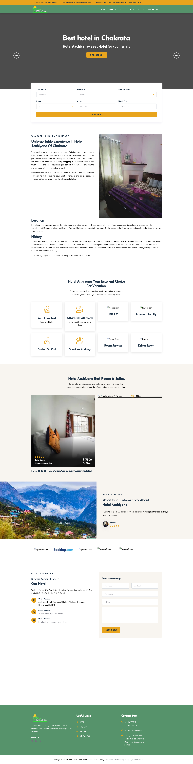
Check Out (122, 101)
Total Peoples (124, 89)
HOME (103, 9)
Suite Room (40, 460)
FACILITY (123, 9)
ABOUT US (112, 9)
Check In (81, 101)
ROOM (132, 9)
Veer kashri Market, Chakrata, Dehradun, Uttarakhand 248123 (119, 2)
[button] (16, 55)
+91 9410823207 (53, 2)
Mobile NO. (81, 89)
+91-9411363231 (41, 2)
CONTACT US (153, 9)
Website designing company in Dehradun (126, 759)
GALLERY (141, 9)
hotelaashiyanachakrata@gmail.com (53, 622)
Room (38, 101)
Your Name (41, 89)
